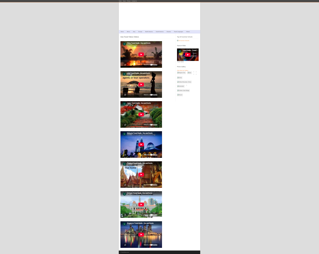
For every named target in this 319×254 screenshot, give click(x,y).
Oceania (169, 31)
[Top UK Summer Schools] (188, 41)
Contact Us (134, 1)
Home (120, 1)
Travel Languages (178, 31)
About (124, 1)
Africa (128, 31)
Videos (188, 31)
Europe (140, 31)
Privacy (128, 1)
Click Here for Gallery (182, 70)
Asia (134, 31)
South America (159, 31)
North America (149, 31)
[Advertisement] (159, 17)
